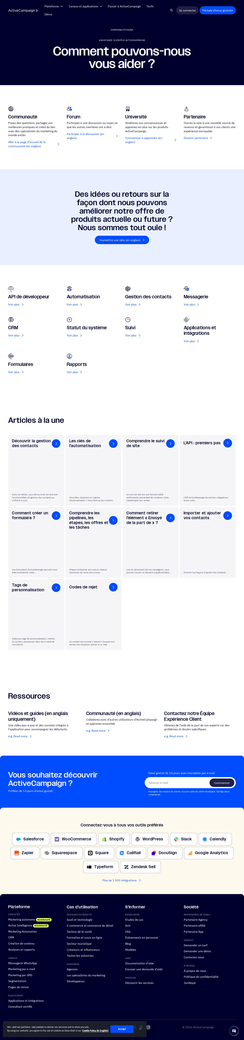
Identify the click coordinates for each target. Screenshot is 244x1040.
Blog (128, 943)
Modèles (130, 949)
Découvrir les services (139, 983)
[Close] (140, 1029)
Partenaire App (193, 931)
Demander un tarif (195, 945)
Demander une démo (197, 951)
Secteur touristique (79, 943)
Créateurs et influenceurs (83, 949)
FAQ (127, 931)
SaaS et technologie (79, 919)
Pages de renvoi (18, 987)
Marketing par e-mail (21, 969)
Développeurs (76, 981)
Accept (122, 1029)
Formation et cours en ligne (84, 937)
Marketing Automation (22, 931)
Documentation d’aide (139, 963)
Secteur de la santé (79, 931)
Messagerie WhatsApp (22, 963)
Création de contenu (21, 943)
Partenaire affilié (194, 925)
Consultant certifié (20, 1006)
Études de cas (134, 919)
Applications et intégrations (26, 1000)
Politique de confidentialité (201, 976)
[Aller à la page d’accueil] (23, 10)
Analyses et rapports (21, 949)
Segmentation (17, 981)
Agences (72, 969)
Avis (128, 925)
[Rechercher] (171, 10)
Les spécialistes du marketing (86, 975)
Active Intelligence (20, 925)
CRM (11, 937)
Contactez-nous (194, 957)
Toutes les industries (80, 955)
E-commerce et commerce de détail (90, 925)
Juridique (190, 983)
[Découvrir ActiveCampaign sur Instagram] (148, 1027)
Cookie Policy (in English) (95, 1030)
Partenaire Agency (196, 919)
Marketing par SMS (20, 975)
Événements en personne (141, 937)
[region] (75, 1029)
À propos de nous (195, 971)
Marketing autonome (21, 919)
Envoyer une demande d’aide (144, 969)
